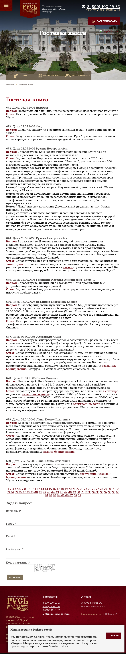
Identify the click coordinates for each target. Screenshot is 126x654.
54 (94, 492)
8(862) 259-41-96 (51, 606)
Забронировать (107, 21)
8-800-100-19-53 (51, 602)
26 (93, 489)
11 (34, 489)
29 (105, 489)
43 (48, 492)
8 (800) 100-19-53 (103, 6)
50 (78, 492)
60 (117, 492)
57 (105, 492)
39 (31, 492)
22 (77, 489)
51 (82, 492)
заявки (68, 267)
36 (20, 492)
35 (16, 492)
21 (73, 489)
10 (30, 489)
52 (86, 492)
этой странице (16, 264)
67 (71, 495)
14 (46, 489)
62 (50, 495)
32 (117, 489)
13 (42, 489)
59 (113, 492)
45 (57, 492)
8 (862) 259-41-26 (94, 10)
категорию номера (35, 394)
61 (46, 495)
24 (85, 489)
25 (89, 489)
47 (65, 492)
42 (44, 492)
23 (81, 489)
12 (38, 489)
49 (74, 492)
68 (75, 495)
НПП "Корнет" (99, 614)
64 (59, 495)
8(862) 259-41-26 (51, 610)
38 (28, 492)
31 (113, 489)
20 (70, 489)
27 (97, 489)
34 (12, 492)
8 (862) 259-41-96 (111, 10)
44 (53, 492)
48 (70, 492)
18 (62, 489)
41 (40, 492)
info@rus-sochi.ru (60, 613)
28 (101, 489)
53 (89, 492)
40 (36, 492)
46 (61, 492)
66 (67, 495)
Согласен (114, 635)
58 (109, 492)
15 (50, 489)
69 (79, 495)
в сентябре (110, 391)
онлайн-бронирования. (59, 452)
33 (8, 492)
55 (97, 492)
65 (63, 495)
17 (58, 489)
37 (24, 492)
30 (109, 489)
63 (54, 495)
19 (66, 489)
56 (101, 492)
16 (54, 489)
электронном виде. (86, 404)
